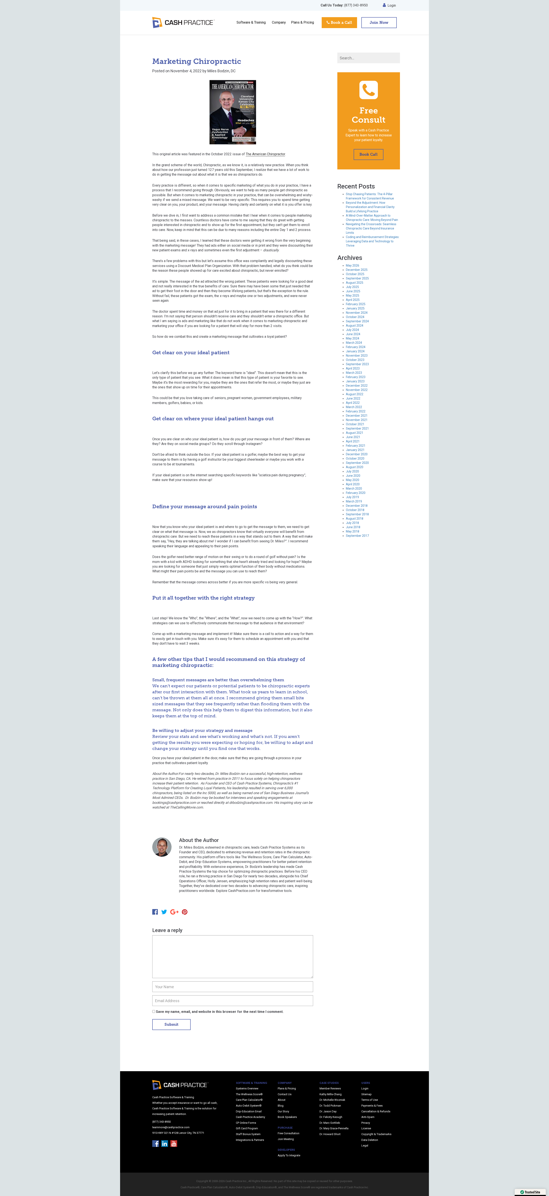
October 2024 (355, 317)
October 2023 (355, 360)
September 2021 (357, 428)
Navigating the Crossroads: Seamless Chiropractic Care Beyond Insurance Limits (371, 228)
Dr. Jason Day (328, 1111)
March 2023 (354, 372)
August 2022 (354, 394)
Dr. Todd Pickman (330, 1105)
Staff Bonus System (248, 1134)
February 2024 (355, 347)
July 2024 (352, 330)
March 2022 (354, 407)
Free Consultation (288, 1133)
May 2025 (352, 295)
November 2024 (357, 312)
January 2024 (355, 351)
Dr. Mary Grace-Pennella (334, 1128)
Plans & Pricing (302, 22)
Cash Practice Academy (250, 1117)
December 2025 (357, 269)
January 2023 (355, 381)
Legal (364, 1145)
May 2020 (352, 480)
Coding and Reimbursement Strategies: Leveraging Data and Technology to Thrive (372, 241)
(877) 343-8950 (344, 5)
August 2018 (354, 518)
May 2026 (352, 265)
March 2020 (354, 488)
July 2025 (352, 287)
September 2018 (357, 514)
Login (392, 5)
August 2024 (354, 325)
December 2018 (357, 505)
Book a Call (341, 22)
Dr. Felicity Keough (331, 1117)
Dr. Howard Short (330, 1134)
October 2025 (355, 274)
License (366, 1128)
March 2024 (354, 342)
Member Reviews (330, 1088)
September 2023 (357, 364)
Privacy (365, 1122)
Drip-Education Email (249, 1111)
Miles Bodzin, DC (221, 71)
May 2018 (352, 531)
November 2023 (357, 355)
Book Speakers (287, 1117)
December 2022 (357, 385)
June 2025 (353, 291)
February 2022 (355, 411)
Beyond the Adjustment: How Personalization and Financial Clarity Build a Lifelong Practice (370, 207)
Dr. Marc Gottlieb (330, 1122)
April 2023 (353, 368)
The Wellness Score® (249, 1094)
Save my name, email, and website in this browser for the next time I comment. (220, 1012)
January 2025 (355, 308)
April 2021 (353, 441)
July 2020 (352, 471)
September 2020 (357, 463)
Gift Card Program (247, 1128)
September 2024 (357, 321)
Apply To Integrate (289, 1155)
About (281, 1099)
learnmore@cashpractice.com (171, 1127)
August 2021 (354, 432)
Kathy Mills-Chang (331, 1094)
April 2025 (353, 300)
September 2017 (357, 535)
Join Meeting (286, 1139)
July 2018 (352, 523)
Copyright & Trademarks (376, 1134)
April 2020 (353, 484)
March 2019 (354, 501)
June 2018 (353, 527)
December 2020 (357, 454)
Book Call (368, 154)
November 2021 (357, 420)
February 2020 (355, 493)
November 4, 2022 (186, 71)
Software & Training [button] (251, 22)
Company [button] (279, 22)
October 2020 (355, 458)
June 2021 (353, 437)
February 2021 (355, 445)
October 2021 (355, 424)
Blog (281, 1105)
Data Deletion (369, 1140)
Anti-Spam (367, 1117)
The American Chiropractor (265, 154)
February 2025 (355, 304)
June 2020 (353, 475)
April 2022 (353, 402)
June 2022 (353, 398)
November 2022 (357, 390)
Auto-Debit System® (249, 1105)
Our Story (283, 1111)
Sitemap (366, 1094)
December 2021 (357, 415)
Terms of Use (369, 1099)
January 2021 (355, 450)
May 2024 (352, 338)
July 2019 (352, 497)
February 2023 (355, 377)
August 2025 (354, 282)
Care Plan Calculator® (249, 1099)
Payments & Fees (372, 1105)
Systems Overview (247, 1088)
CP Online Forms (246, 1122)
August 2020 (354, 467)
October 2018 (355, 510)
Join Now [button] (379, 22)
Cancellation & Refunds (375, 1111)
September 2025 (357, 278)
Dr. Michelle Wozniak (332, 1099)
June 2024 (353, 334)
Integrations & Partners (250, 1140)
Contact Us (284, 1094)
